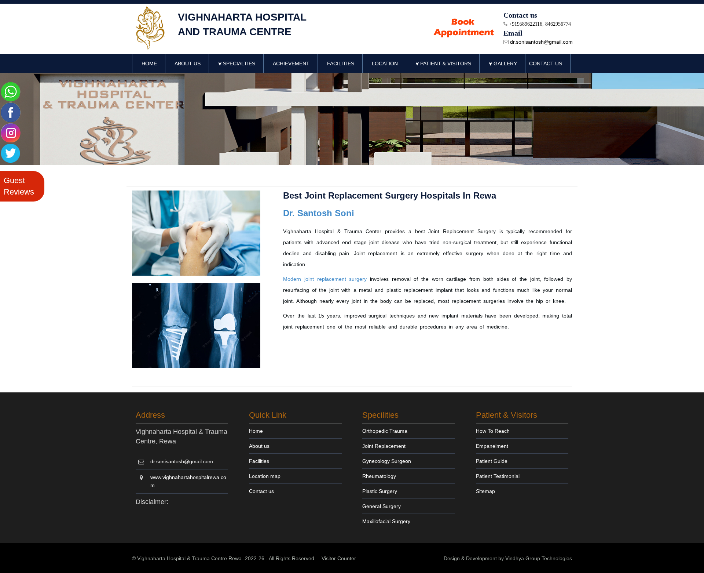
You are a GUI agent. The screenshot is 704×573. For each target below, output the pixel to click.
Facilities (259, 461)
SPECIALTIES (238, 63)
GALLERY (504, 63)
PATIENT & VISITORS (445, 63)
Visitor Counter (339, 558)
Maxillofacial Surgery (386, 521)
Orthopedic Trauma (384, 431)
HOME (149, 63)
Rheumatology (379, 476)
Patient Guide (491, 461)
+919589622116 (524, 24)
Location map (264, 476)
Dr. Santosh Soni (318, 213)
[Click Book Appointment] (464, 28)
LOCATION (385, 63)
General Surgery (381, 506)
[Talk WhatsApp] (11, 91)
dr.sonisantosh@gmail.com (541, 42)
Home (256, 431)
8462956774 (558, 24)
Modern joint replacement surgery (325, 279)
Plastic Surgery (379, 491)
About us (259, 446)
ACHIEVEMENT (291, 63)
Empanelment (492, 446)
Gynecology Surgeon (386, 461)
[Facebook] (11, 112)
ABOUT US (188, 63)
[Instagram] (11, 132)
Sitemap (485, 491)
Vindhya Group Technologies (538, 558)
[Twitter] (11, 153)
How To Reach (493, 431)
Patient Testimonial (498, 476)
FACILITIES (340, 63)
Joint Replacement (384, 446)
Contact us (261, 491)
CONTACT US (545, 63)
